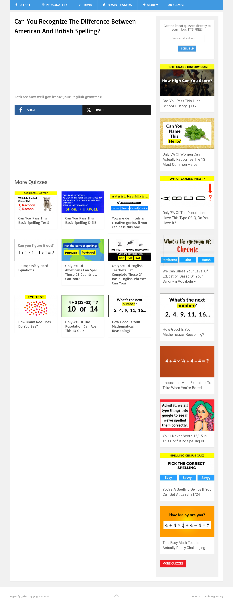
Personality (56, 5)
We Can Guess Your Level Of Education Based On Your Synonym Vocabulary (185, 276)
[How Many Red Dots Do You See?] (36, 306)
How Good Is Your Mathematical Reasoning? (126, 326)
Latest (24, 5)
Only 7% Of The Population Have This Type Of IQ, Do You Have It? (186, 218)
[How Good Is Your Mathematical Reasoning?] (129, 306)
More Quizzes (173, 563)
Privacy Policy (214, 596)
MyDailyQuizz (18, 596)
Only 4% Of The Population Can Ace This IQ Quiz (80, 326)
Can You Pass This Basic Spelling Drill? (80, 220)
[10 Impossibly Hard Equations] (36, 250)
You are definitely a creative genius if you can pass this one (129, 222)
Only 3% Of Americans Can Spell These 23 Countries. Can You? (81, 272)
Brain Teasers (119, 5)
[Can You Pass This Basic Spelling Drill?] (83, 202)
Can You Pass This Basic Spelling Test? (34, 220)
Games (178, 5)
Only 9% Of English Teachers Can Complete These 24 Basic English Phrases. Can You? (129, 274)
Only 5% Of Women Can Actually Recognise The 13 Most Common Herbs (184, 159)
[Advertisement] (83, 65)
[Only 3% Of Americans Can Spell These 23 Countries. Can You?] (83, 250)
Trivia (86, 5)
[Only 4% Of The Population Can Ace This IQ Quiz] (83, 306)
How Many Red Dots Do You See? (34, 324)
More (151, 5)
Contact (195, 596)
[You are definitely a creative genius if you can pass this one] (129, 202)
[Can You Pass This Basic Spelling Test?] (36, 202)
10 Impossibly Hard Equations (33, 267)
